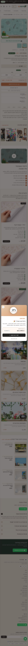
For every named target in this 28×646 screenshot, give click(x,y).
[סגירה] (3, 307)
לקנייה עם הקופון (15, 335)
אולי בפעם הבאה (14, 338)
